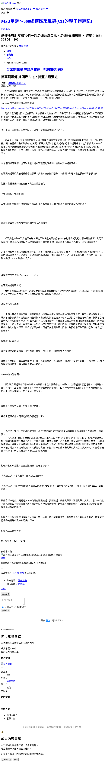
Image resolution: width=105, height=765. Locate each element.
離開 (16, 760)
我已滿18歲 (6, 760)
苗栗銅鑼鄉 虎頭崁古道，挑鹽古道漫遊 (35, 69)
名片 (9, 58)
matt (3, 557)
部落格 (10, 55)
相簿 (9, 51)
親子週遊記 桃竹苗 (17, 83)
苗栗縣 (21, 584)
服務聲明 (78, 727)
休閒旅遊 (23, 46)
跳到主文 (5, 29)
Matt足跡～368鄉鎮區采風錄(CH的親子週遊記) (46, 21)
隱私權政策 (67, 727)
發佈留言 (5, 611)
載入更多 (5, 594)
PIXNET (32, 727)
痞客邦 (15, 573)
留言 (22, 573)
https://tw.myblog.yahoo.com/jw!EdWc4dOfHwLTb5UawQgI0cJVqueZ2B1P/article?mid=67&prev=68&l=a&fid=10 (52, 108)
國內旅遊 (22, 580)
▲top (3, 588)
